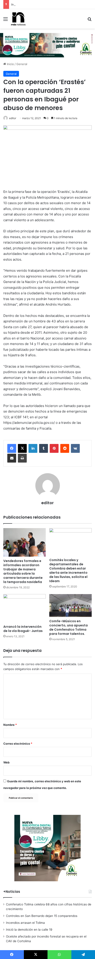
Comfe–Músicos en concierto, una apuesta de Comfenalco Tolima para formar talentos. (68, 627)
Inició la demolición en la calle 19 (29, 929)
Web (6, 762)
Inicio (10, 64)
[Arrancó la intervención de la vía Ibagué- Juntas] (24, 608)
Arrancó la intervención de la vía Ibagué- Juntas (23, 628)
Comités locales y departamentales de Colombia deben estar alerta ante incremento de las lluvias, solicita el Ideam (68, 570)
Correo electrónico (17, 743)
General (21, 64)
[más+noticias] (18, 18)
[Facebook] (11, 448)
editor (12, 118)
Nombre (10, 725)
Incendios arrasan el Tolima (29, 4)
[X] (22, 448)
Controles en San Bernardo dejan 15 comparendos (41, 916)
